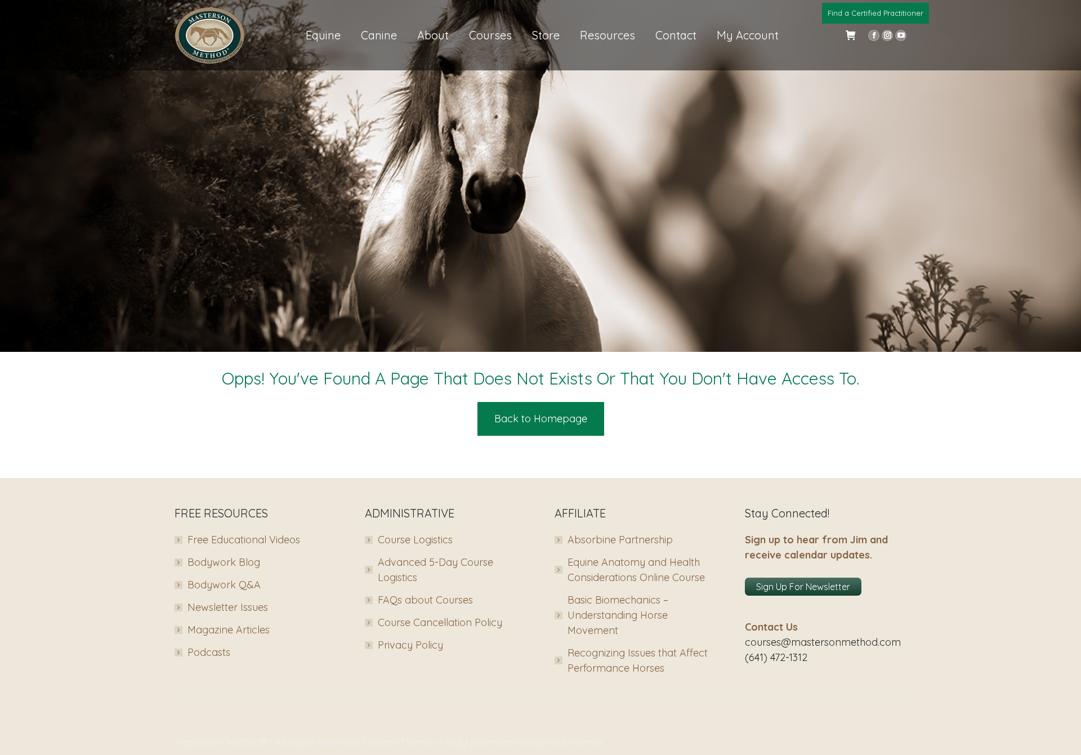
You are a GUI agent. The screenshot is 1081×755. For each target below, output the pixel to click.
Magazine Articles (228, 629)
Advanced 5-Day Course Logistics (435, 570)
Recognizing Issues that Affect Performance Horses (638, 660)
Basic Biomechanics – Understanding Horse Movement (618, 615)
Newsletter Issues (227, 607)
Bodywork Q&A (224, 584)
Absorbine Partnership (620, 539)
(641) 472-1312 (776, 657)
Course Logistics (415, 539)
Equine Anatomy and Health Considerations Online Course (636, 570)
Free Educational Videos (243, 539)
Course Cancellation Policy (440, 622)
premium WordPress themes (537, 742)
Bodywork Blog (223, 562)
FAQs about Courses (425, 599)
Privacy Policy (410, 644)
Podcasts (208, 652)
